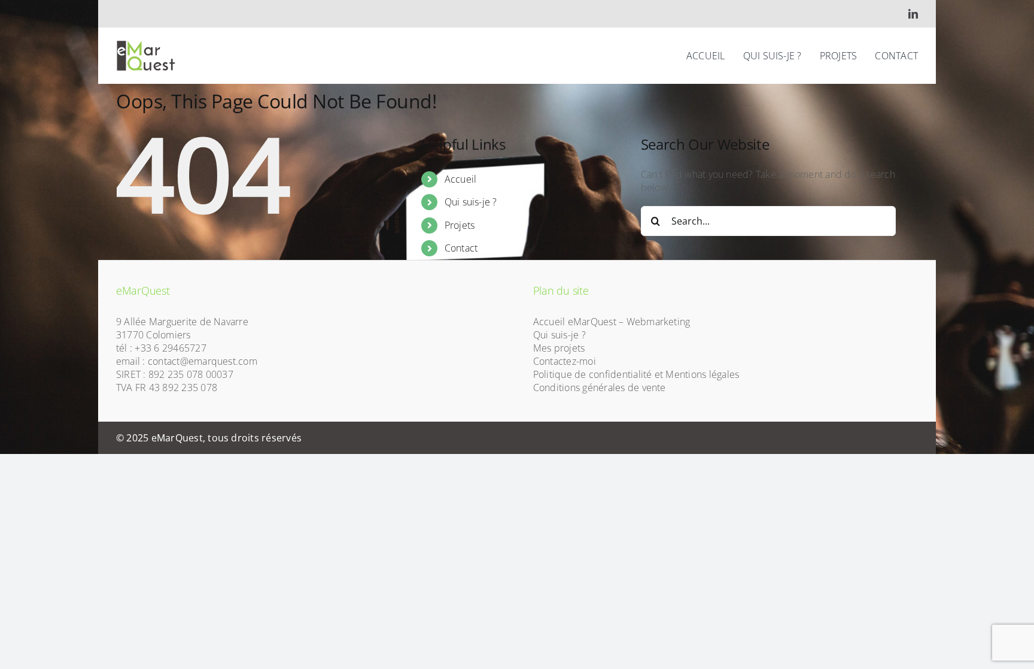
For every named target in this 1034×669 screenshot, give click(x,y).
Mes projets (559, 348)
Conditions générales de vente (599, 387)
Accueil (461, 179)
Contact (461, 248)
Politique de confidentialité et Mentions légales (636, 374)
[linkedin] (913, 14)
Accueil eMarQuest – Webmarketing (612, 321)
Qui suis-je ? (471, 201)
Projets (460, 225)
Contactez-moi (564, 361)
